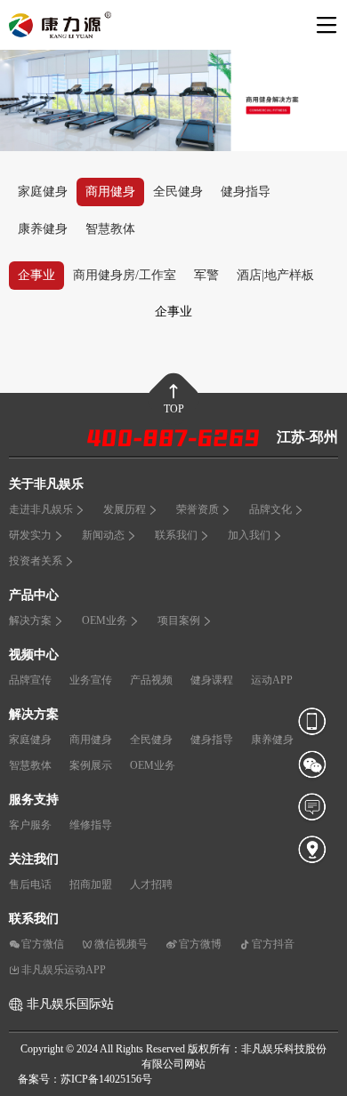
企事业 (36, 275)
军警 (206, 275)
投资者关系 (35, 561)
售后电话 (30, 884)
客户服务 (30, 825)
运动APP (272, 680)
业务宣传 (90, 680)
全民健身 (178, 191)
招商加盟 (90, 884)
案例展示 (90, 765)
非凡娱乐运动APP (63, 970)
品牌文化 (270, 509)
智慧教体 (110, 229)
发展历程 (124, 509)
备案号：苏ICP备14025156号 (85, 1079)
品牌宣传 (30, 680)
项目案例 (178, 620)
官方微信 (42, 944)
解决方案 (30, 620)
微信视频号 (121, 944)
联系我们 (176, 535)
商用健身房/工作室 (124, 275)
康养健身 (43, 229)
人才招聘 (151, 884)
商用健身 (110, 191)
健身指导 (245, 191)
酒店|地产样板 (275, 275)
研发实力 (30, 535)
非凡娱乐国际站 (70, 1004)
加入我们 (249, 535)
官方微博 (200, 944)
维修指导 (90, 825)
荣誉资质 (197, 509)
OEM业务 (104, 620)
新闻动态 (103, 535)
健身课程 (211, 680)
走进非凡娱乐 (41, 509)
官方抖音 (273, 944)
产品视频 (151, 680)
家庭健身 (43, 191)
